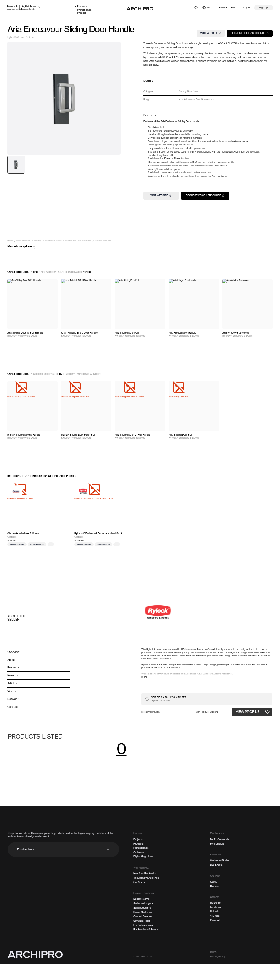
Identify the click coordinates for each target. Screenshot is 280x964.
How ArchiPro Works (144, 873)
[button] (207, 712)
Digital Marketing (142, 912)
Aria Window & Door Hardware (60, 272)
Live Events (216, 864)
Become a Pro (227, 7)
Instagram (215, 902)
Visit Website (209, 33)
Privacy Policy (217, 956)
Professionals (28, 9)
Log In (246, 7)
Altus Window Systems (209, 674)
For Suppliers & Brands (146, 929)
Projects (20, 6)
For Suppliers (217, 843)
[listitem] (10, 241)
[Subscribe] (108, 849)
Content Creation (142, 916)
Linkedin (214, 911)
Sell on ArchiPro (142, 907)
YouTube (215, 916)
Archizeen (138, 852)
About (213, 881)
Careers (214, 886)
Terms (213, 952)
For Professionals (143, 925)
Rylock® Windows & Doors (20, 37)
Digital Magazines (143, 856)
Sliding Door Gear (45, 374)
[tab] (16, 165)
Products (34, 6)
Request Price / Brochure (248, 33)
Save (51, 283)
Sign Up (263, 7)
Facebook (215, 907)
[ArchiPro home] (140, 9)
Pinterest (215, 920)
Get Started (139, 882)
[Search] (196, 8)
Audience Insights (143, 903)
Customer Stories (219, 860)
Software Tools (141, 920)
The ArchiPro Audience (146, 878)
